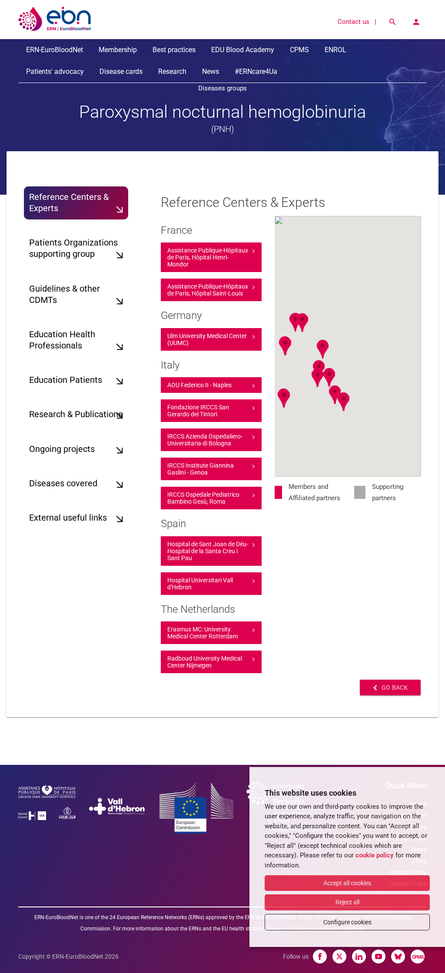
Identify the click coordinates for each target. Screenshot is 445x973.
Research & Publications (76, 414)
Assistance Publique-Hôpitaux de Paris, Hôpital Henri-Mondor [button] (207, 257)
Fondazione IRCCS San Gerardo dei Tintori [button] (198, 411)
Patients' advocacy (55, 71)
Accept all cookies (347, 883)
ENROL (335, 50)
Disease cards (121, 71)
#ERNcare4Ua (256, 71)
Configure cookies (347, 922)
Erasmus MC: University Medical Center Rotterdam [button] (202, 633)
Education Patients (65, 380)
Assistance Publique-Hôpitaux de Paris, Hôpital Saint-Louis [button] (207, 290)
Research (172, 71)
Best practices (174, 50)
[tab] (211, 257)
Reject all (347, 902)
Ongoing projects (62, 449)
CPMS (299, 50)
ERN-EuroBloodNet (54, 50)
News (210, 71)
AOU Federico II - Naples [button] (199, 385)
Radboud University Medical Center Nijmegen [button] (204, 662)
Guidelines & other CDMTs (64, 294)
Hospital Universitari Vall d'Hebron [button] (200, 584)
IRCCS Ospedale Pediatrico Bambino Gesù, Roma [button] (203, 498)
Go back (395, 687)
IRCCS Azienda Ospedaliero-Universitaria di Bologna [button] (204, 440)
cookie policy (374, 855)
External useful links (68, 518)
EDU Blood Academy (242, 50)
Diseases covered (63, 483)
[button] (285, 346)
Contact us (353, 22)
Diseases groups (222, 88)
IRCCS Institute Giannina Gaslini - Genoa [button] (200, 469)
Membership (118, 50)
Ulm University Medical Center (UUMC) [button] (207, 339)
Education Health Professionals (62, 340)
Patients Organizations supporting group (73, 248)
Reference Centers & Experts (69, 202)
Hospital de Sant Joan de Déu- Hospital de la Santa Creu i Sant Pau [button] (207, 551)
